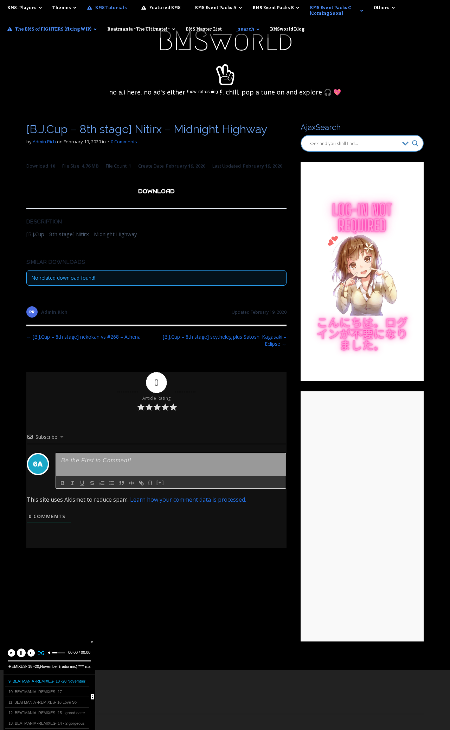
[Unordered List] (112, 483)
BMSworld (225, 41)
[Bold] (63, 483)
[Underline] (82, 483)
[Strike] (92, 483)
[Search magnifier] (415, 143)
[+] (160, 482)
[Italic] (72, 483)
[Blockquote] (122, 483)
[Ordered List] (102, 483)
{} (150, 482)
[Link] (141, 483)
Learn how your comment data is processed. (188, 499)
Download (156, 191)
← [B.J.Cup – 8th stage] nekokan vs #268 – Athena (83, 336)
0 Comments (124, 141)
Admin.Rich (44, 141)
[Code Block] (131, 483)
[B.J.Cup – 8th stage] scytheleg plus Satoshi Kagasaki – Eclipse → (225, 340)
